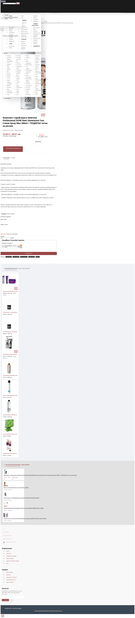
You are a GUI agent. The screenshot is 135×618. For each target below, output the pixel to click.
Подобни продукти (11, 268)
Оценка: (2, 236)
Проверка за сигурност (7, 243)
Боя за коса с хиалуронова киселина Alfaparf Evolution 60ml (21, 498)
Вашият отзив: (4, 224)
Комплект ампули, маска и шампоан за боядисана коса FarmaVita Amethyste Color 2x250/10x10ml (10, 291)
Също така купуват (24, 268)
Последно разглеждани (12, 464)
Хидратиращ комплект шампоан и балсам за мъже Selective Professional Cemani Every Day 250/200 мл (10, 354)
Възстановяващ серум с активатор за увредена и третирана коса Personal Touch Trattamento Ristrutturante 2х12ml (10, 434)
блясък (37, 256)
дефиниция (8, 256)
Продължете (28, 253)
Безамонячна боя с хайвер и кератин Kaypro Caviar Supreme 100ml (10, 453)
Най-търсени (25, 464)
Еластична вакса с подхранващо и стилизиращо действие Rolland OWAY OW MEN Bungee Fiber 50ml (10, 331)
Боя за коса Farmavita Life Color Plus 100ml (16, 487)
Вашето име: (4, 219)
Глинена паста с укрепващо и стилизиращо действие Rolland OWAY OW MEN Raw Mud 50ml (10, 312)
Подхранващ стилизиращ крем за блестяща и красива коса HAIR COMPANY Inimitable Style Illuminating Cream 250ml (10, 375)
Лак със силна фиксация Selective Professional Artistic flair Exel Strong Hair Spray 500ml (10, 395)
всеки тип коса (24, 256)
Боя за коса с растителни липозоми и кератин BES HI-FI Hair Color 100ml (25, 518)
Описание (6, 157)
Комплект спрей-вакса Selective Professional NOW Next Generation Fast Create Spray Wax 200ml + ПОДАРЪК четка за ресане (46, 22)
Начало (45, 21)
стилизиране (16, 256)
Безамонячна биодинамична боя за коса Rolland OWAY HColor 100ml (24, 508)
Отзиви (13, 157)
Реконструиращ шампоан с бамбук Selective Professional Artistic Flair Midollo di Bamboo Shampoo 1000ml (10, 414)
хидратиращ (31, 256)
